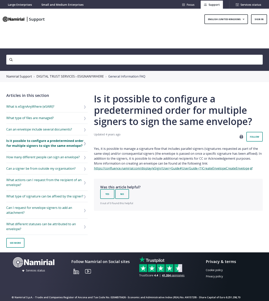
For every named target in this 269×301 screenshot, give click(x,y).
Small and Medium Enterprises (62, 4)
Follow (254, 136)
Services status (250, 4)
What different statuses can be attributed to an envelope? (41, 226)
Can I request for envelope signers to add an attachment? (39, 210)
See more (15, 242)
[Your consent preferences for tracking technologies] (262, 294)
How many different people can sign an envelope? (43, 157)
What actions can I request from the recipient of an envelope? (44, 182)
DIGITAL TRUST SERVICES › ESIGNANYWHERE (70, 76)
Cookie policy (214, 270)
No (122, 194)
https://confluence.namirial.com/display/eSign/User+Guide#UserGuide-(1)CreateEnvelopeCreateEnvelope (171, 168)
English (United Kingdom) (224, 19)
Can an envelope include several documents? (39, 129)
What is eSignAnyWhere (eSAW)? (30, 106)
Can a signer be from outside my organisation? (41, 168)
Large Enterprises (20, 4)
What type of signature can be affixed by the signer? (44, 196)
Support (37, 19)
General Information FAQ (126, 76)
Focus (190, 4)
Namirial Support (19, 76)
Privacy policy (214, 276)
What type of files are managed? (30, 118)
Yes (107, 194)
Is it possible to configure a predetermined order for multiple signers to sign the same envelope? (44, 143)
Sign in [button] (259, 19)
